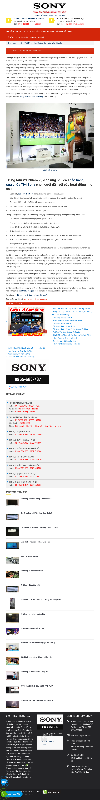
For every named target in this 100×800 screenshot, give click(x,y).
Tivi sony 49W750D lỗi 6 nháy (32, 628)
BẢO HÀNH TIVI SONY (14, 31)
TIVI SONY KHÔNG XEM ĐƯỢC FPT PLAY (37, 686)
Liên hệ (41, 37)
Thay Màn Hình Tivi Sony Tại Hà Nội (66, 344)
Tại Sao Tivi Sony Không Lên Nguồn (66, 332)
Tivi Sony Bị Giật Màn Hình (63, 323)
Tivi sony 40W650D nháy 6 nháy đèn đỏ (36, 499)
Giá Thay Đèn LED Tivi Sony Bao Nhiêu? (36, 513)
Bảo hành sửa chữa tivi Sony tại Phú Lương (38, 643)
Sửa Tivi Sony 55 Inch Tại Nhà (64, 341)
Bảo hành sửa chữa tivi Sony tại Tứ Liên (36, 657)
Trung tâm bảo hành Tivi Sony (31, 96)
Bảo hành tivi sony (50, 170)
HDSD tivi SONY (47, 31)
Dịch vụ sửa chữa (32, 31)
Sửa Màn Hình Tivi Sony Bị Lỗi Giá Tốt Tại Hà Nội (71, 309)
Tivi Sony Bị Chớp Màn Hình (63, 317)
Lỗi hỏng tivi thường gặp (17, 37)
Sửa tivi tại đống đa (26, 291)
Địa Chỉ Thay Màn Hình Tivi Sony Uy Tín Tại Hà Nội (72, 335)
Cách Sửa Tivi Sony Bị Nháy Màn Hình (67, 320)
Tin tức (33, 37)
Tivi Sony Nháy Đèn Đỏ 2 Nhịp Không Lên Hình (70, 329)
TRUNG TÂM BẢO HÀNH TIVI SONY (29, 19)
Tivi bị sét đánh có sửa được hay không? (37, 700)
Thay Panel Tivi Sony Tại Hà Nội (65, 338)
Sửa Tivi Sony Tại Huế (29, 556)
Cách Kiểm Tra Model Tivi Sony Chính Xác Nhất (40, 527)
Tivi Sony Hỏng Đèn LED (30, 585)
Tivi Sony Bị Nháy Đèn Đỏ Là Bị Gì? (34, 672)
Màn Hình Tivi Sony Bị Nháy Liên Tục (35, 542)
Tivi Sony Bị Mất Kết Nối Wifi (32, 571)
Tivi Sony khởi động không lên (33, 614)
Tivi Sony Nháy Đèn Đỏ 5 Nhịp (64, 326)
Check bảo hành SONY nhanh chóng (52, 734)
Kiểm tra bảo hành (64, 31)
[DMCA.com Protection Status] (51, 792)
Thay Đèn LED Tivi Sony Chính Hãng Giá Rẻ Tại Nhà (41, 600)
